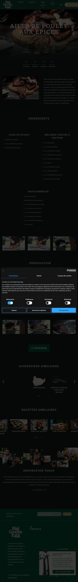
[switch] (29, 302)
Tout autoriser (64, 310)
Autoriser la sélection (39, 310)
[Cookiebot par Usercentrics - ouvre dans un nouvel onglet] (67, 270)
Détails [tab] (39, 276)
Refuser (14, 310)
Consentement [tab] (13, 276)
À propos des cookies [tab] (64, 276)
